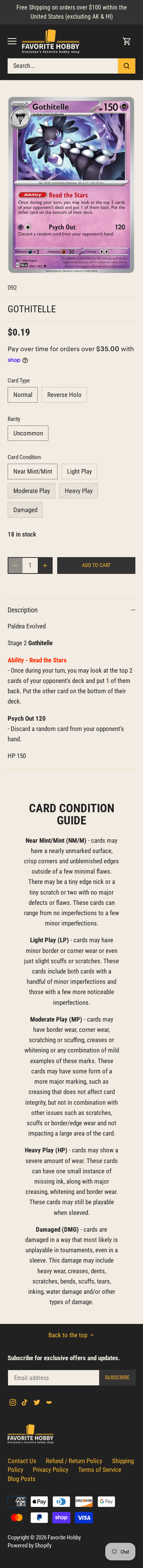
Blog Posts (21, 1479)
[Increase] (45, 565)
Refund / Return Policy (74, 1461)
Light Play (79, 471)
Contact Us (22, 1461)
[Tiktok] (24, 1402)
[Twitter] (37, 1402)
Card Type (19, 380)
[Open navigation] (12, 41)
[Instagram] (13, 1402)
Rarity (14, 419)
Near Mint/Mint (32, 471)
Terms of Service (99, 1469)
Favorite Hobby (64, 1537)
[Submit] (126, 66)
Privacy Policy (50, 1469)
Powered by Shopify (29, 1545)
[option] (71, 184)
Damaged (25, 510)
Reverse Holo (64, 394)
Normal (22, 394)
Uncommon (28, 433)
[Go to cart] (127, 41)
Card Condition (24, 457)
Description (23, 610)
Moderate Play (31, 491)
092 (12, 287)
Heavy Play (79, 491)
